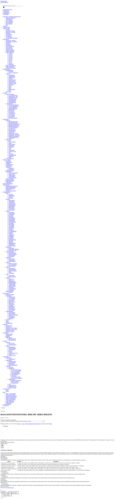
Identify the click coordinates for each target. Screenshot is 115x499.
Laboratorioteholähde (15, 373)
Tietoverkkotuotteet (10, 294)
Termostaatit (11, 287)
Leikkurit (10, 78)
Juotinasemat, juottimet (10, 40)
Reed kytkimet (12, 209)
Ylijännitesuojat (12, 359)
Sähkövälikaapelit (12, 361)
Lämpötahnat (11, 273)
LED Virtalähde (14, 374)
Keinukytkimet (12, 202)
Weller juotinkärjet (10, 52)
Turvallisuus (5, 332)
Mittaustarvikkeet (9, 181)
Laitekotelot (8, 257)
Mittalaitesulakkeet (12, 282)
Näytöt (10, 147)
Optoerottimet (11, 150)
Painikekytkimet (12, 205)
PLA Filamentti (9, 22)
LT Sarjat (10, 57)
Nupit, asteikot (12, 275)
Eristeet (10, 272)
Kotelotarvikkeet (12, 261)
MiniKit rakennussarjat (10, 187)
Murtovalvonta (9, 337)
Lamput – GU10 (12, 355)
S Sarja (10, 62)
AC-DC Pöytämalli (15, 372)
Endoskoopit (11, 169)
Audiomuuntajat (14, 382)
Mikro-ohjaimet (12, 144)
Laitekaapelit (8, 295)
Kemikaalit (11, 71)
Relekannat (11, 198)
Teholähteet (8, 366)
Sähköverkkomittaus (10, 180)
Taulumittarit (8, 182)
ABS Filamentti (9, 19)
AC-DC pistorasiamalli (16, 371)
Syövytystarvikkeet (13, 264)
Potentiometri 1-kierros (13, 133)
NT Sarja (10, 58)
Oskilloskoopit (9, 162)
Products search (6, 5)
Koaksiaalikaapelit (12, 100)
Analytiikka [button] (3, 479)
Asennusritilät (9, 34)
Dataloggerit (11, 168)
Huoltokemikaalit (9, 70)
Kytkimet (8, 199)
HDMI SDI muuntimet (13, 314)
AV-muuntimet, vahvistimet (11, 38)
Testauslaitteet (9, 171)
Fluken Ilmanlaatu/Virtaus (11, 396)
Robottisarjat (8, 189)
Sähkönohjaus (9, 360)
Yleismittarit (8, 161)
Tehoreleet (11, 196)
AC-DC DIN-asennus (15, 376)
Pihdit (10, 88)
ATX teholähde (12, 312)
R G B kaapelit (12, 115)
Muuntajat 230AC (15, 381)
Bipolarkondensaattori (13, 121)
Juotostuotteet (6, 39)
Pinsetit (10, 85)
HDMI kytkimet (12, 313)
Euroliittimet (11, 236)
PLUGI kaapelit (12, 113)
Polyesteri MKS (12, 131)
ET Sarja (10, 54)
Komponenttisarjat (10, 158)
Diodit (10, 157)
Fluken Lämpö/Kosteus (11, 399)
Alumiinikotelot (12, 260)
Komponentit (6, 119)
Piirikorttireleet (12, 195)
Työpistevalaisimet (12, 344)
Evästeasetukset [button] (4, 442)
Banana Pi (8, 319)
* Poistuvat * (6, 405)
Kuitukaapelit (11, 307)
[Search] (3, 7)
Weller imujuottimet (10, 50)
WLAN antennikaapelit (13, 104)
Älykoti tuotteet (6, 388)
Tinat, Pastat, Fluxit (10, 46)
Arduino (7, 322)
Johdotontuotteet (12, 362)
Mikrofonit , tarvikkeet (10, 32)
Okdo (7, 320)
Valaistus (5, 341)
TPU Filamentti (9, 23)
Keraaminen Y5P (12, 130)
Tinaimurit (8, 44)
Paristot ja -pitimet (12, 387)
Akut (10, 384)
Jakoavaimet (11, 84)
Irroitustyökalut (12, 89)
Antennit (5, 26)
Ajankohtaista (6, 12)
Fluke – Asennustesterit (11, 393)
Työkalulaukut (12, 75)
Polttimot (8, 345)
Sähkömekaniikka (7, 192)
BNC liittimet (11, 224)
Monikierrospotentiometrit (14, 135)
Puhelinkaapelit (12, 109)
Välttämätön (4, 457)
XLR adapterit (12, 213)
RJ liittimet (11, 215)
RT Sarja (10, 60)
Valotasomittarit (12, 176)
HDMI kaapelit (12, 301)
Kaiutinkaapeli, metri (13, 97)
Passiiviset (8, 120)
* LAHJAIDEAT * (7, 404)
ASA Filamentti (9, 20)
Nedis (7, 390)
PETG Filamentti (9, 21)
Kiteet (10, 140)
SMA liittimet (11, 227)
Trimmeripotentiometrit (13, 137)
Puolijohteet (8, 139)
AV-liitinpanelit (9, 36)
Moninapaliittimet (12, 239)
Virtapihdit (8, 163)
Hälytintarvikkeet (12, 340)
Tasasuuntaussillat (12, 155)
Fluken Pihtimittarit (10, 402)
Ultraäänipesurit (12, 76)
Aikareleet (11, 194)
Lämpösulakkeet (12, 283)
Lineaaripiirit (11, 145)
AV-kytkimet (8, 35)
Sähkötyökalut (12, 77)
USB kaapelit (11, 304)
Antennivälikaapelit (13, 107)
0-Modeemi (11, 305)
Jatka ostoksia (6, 494)
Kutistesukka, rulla (12, 250)
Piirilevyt (8, 262)
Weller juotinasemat (10, 51)
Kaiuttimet (8, 33)
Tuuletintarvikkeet (12, 269)
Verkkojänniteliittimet (13, 365)
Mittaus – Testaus (7, 159)
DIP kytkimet (11, 207)
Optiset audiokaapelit (13, 108)
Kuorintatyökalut (12, 79)
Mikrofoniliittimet (12, 221)
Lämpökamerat (9, 165)
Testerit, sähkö (12, 174)
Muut (7, 25)
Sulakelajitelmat (12, 281)
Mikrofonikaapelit (12, 98)
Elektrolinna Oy (6, 13)
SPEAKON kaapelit (13, 118)
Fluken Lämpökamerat (10, 398)
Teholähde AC (12, 368)
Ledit (10, 149)
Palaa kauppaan (13, 492)
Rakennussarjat (6, 184)
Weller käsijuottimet (10, 66)
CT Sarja (10, 53)
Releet (7, 193)
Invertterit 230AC (12, 385)
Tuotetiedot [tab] (5, 426)
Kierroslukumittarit (12, 177)
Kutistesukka (11, 248)
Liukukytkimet (12, 208)
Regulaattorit (11, 146)
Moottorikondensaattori (13, 125)
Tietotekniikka (6, 293)
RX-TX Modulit (12, 141)
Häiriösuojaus (9, 357)
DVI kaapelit (11, 300)
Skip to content (4, 1)
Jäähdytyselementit (12, 270)
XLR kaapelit (11, 114)
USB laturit (11, 367)
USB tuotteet (11, 316)
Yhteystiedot (6, 14)
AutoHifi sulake (12, 285)
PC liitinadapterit (12, 245)
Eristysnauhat (11, 256)
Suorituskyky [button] (3, 475)
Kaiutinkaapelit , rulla (13, 96)
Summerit (11, 292)
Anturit (10, 143)
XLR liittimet (11, 212)
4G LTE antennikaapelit (14, 106)
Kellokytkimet (12, 363)
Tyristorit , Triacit (12, 151)
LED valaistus (12, 343)
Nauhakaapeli (11, 235)
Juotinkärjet (8, 42)
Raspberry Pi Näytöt (10, 330)
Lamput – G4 (11, 354)
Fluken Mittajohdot (10, 400)
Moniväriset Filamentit (10, 17)
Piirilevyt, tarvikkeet (13, 263)
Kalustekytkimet (12, 203)
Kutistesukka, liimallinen (14, 249)
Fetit (9, 152)
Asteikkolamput (12, 347)
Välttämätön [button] (3, 456)
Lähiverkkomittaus (10, 178)
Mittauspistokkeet (29, 423)
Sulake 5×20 (11, 279)
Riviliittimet (11, 238)
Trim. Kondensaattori (13, 127)
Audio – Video (6, 28)
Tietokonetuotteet (9, 311)
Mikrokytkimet (12, 200)
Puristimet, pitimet (12, 83)
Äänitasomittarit (12, 175)
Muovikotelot (11, 258)
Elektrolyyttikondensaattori (14, 124)
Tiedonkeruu (8, 167)
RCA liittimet (11, 214)
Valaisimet (8, 342)
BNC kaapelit (11, 116)
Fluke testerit (8, 403)
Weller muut (11, 64)
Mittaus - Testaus (21, 423)
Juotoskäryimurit (9, 48)
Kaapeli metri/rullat (10, 94)
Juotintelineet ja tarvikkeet (11, 41)
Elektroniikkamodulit (10, 188)
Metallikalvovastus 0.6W (14, 126)
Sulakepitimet (11, 289)
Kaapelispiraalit (12, 255)
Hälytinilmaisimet (12, 338)
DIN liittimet (11, 217)
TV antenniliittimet (12, 231)
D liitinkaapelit (12, 306)
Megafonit (8, 29)
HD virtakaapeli (12, 308)
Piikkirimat (11, 242)
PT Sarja (10, 59)
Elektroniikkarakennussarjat (12, 186)
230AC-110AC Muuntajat (16, 378)
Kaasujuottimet (9, 47)
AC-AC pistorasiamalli (16, 369)
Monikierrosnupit (12, 276)
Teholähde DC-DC (13, 386)
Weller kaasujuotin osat (11, 65)
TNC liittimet (11, 225)
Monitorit (8, 336)
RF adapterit (11, 230)
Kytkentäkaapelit (12, 101)
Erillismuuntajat (12, 379)
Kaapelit (5, 93)
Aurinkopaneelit (6, 27)
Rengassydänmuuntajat (16, 380)
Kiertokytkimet (12, 206)
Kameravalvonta (9, 334)
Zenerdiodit (11, 156)
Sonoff (7, 391)
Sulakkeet (8, 277)
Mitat (10, 90)
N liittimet (11, 229)
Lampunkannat (12, 349)
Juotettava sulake (12, 286)
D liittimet (11, 233)
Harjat (10, 87)
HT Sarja (10, 56)
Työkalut (8, 73)
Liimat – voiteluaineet (13, 72)
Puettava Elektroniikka (8, 183)
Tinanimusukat (9, 45)
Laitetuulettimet (12, 268)
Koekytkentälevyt (12, 266)
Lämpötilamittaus (9, 164)
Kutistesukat (8, 246)
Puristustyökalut (12, 81)
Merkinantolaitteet (9, 291)
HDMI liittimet (12, 219)
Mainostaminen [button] (4, 482)
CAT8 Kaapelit (12, 297)
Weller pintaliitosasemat (11, 67)
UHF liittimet (11, 226)
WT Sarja (11, 63)
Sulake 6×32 (11, 280)
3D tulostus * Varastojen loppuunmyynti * (12, 16)
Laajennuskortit (12, 317)
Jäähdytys (8, 267)
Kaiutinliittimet (12, 220)
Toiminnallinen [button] (4, 471)
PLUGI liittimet (12, 218)
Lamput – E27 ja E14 (13, 353)
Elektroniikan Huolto (7, 9)
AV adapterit (11, 223)
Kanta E (10, 350)
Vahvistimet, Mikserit (10, 30)
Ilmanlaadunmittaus (10, 170)
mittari (50, 423)
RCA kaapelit (11, 112)
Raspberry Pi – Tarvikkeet (11, 328)
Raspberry (5, 324)
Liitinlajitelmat (12, 244)
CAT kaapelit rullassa (13, 95)
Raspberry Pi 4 (9, 326)
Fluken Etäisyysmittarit (11, 394)
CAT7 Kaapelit (12, 298)
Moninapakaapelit (12, 102)
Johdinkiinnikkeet (12, 252)
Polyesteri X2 (11, 132)
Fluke (4, 392)
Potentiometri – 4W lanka (14, 134)
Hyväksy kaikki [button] (10, 442)
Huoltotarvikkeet (6, 69)
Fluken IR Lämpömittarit (11, 397)
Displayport (11, 303)
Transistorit (11, 153)
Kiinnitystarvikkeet (10, 251)
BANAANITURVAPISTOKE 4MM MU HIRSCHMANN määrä (16, 421)
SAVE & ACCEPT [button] (5, 486)
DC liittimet (11, 237)
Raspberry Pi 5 (9, 325)
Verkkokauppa (6, 10)
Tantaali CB (11, 138)
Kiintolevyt (11, 318)
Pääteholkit (11, 240)
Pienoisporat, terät (12, 82)
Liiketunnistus (9, 335)
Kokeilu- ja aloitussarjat (11, 190)
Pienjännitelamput (12, 348)
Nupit (7, 274)
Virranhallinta (6, 356)
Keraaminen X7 (12, 128)
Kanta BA (11, 351)
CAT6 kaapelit (12, 299)
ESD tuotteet (8, 91)
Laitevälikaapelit (9, 103)
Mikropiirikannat (12, 243)
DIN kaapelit (11, 110)
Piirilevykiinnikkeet (13, 254)
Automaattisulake (12, 288)
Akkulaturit (13, 375)
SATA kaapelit (12, 310)
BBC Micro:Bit (9, 323)
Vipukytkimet (11, 201)
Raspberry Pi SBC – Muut (11, 329)
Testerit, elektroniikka (13, 172)
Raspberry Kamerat (10, 331)
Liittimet (7, 211)
